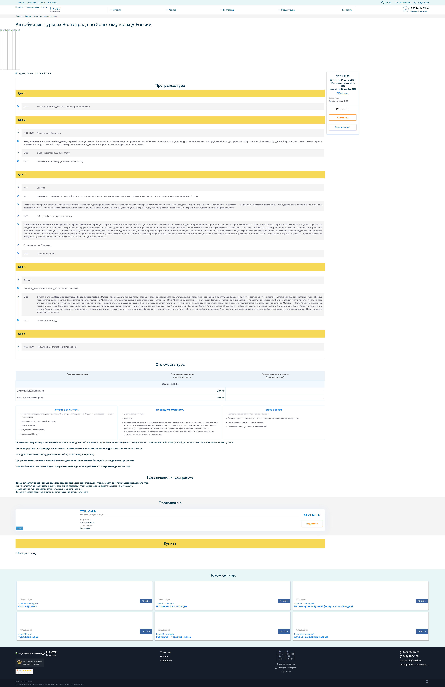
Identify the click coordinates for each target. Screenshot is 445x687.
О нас (21, 2)
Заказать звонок (418, 11)
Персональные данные (286, 664)
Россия (172, 10)
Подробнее (312, 523)
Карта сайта (286, 672)
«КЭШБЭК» (166, 660)
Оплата (42, 2)
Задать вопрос (342, 127)
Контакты (52, 2)
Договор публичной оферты (286, 668)
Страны (117, 10)
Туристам (31, 2)
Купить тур (342, 117)
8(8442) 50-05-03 (419, 7)
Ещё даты (344, 93)
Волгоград (228, 10)
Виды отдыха (288, 10)
